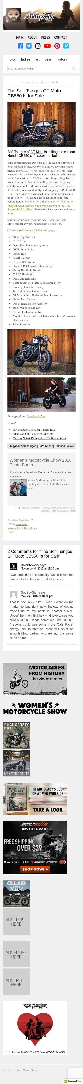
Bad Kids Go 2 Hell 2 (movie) (41, 201)
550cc (25, 507)
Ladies (25, 59)
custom (53, 507)
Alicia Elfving (38, 472)
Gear (48, 59)
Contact (60, 37)
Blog (13, 59)
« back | (28, 82)
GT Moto (36, 152)
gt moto (71, 507)
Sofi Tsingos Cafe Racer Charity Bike (34, 430)
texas (73, 510)
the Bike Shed (24, 209)
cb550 (45, 507)
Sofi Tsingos (28, 446)
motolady (45, 510)
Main (19, 37)
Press (45, 37)
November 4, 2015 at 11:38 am (40, 568)
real (54, 510)
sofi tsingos (63, 510)
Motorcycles (13, 528)
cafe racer (37, 156)
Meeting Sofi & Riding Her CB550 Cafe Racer (39, 438)
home (37, 82)
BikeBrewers (30, 565)
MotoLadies (21, 524)
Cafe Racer (45, 446)
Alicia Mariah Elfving (27, 1070)
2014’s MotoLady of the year (42, 170)
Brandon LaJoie (36, 416)
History (61, 59)
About (32, 37)
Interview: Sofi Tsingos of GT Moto (33, 434)
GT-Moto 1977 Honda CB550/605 (27, 230)
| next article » (51, 82)
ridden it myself (63, 186)
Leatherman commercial (34, 205)
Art (37, 59)
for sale (62, 507)
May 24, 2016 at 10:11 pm (37, 596)
